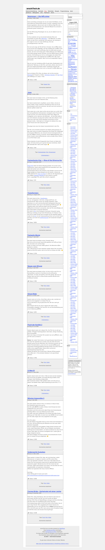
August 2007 (74, 300)
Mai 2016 (73, 153)
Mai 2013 (73, 184)
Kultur (48, 184)
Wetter (70, 78)
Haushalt (73, 50)
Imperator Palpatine (39, 175)
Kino (49, 84)
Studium (70, 71)
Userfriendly (75, 73)
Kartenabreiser (42, 152)
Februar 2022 (74, 130)
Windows (75, 78)
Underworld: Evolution (36, 452)
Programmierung (64, 11)
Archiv (52, 12)
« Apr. (69, 34)
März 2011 (73, 216)
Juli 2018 (73, 133)
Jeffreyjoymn (74, 92)
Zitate (76, 81)
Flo (71, 114)
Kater (72, 52)
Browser (69, 40)
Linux (69, 56)
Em (35, 211)
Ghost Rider (32, 294)
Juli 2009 (73, 256)
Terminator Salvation (50, 75)
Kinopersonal (52, 152)
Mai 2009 (73, 259)
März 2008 (73, 285)
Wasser (70, 76)
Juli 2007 (73, 302)
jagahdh (73, 117)
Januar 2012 (74, 205)
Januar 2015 (74, 161)
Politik (70, 59)
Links (41, 12)
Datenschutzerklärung (31, 11)
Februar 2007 (74, 310)
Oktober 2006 (74, 319)
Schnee (69, 65)
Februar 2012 (74, 204)
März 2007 (73, 308)
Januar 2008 (74, 288)
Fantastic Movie (34, 235)
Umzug (73, 72)
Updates (70, 73)
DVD (69, 41)
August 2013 (74, 181)
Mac (73, 56)
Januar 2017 (74, 139)
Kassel (45, 84)
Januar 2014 (74, 170)
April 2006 (73, 330)
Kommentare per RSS (51, 531)
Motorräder (51, 11)
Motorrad (70, 57)
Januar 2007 (74, 311)
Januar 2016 (74, 155)
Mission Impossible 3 (36, 398)
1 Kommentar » (45, 319)
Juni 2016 (73, 152)
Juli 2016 (73, 150)
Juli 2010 (73, 233)
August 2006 (74, 323)
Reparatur (71, 64)
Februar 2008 (74, 287)
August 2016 (74, 148)
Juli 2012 (73, 199)
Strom (74, 69)
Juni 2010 (73, 234)
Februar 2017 (74, 138)
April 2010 (73, 237)
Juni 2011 (73, 213)
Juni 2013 (73, 182)
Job (69, 52)
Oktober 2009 (74, 250)
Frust (43, 517)
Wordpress (71, 81)
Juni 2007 (73, 303)
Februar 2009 (74, 264)
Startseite (40, 11)
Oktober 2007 (74, 296)
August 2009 (74, 254)
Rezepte (57, 11)
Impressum (47, 12)
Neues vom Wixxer (35, 266)
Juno (30, 92)
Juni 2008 (73, 280)
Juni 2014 (73, 164)
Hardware (74, 48)
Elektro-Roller (73, 91)
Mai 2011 (73, 214)
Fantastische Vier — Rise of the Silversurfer (45, 160)
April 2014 (73, 167)
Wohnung (71, 80)
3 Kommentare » (45, 155)
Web (75, 76)
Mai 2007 (73, 305)
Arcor (69, 39)
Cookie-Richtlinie (72, 373)
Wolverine (29, 75)
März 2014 (73, 169)
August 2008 (74, 277)
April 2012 (73, 200)
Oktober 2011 (74, 210)
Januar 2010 (74, 242)
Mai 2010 (73, 236)
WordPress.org (73, 356)
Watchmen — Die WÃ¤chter (39, 16)
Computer (74, 40)
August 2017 (74, 136)
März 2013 (73, 185)
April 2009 (73, 261)
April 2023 (73, 128)
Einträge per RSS (51, 530)
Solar (69, 69)
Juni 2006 (73, 326)
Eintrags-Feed (74, 350)
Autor (71, 11)
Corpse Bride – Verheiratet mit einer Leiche (44, 491)
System (75, 71)
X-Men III (31, 370)
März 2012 (73, 202)
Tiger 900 (70, 72)
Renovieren (71, 62)
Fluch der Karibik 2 (35, 325)
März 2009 (73, 262)
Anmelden (73, 348)
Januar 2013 (74, 187)
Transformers (33, 193)
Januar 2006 (74, 334)
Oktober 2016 (74, 144)
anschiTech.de (33, 8)
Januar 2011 (74, 219)
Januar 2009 (74, 265)
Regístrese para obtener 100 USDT (73, 88)
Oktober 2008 (74, 273)
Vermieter (70, 75)
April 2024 (73, 127)
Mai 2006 (73, 328)
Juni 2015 (73, 159)
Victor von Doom (42, 173)
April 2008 (73, 284)
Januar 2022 (74, 131)
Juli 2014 (73, 162)
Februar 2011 (74, 218)
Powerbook (74, 59)
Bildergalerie (36, 12)
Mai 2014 (73, 166)
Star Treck (60, 75)
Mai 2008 (73, 282)
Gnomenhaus (74, 115)
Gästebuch (28, 12)
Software (72, 67)
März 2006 (73, 331)
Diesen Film (30, 165)
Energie (72, 43)
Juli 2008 (73, 279)
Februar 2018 (74, 135)
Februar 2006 (74, 333)
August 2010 (74, 231)
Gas (70, 48)
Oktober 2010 (74, 227)
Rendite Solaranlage (73, 94)
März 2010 (73, 239)
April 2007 (73, 307)
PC (74, 57)
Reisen (69, 60)
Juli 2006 (73, 325)
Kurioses (74, 53)
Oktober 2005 (74, 342)
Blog (45, 11)
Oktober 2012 (74, 194)
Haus (69, 50)
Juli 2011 (73, 211)
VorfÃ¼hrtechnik (44, 217)
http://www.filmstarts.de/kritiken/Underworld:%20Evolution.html (43, 475)
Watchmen (44, 38)
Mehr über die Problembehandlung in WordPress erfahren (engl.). (52, 543)
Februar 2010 (74, 241)
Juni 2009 (73, 257)
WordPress (62, 528)
